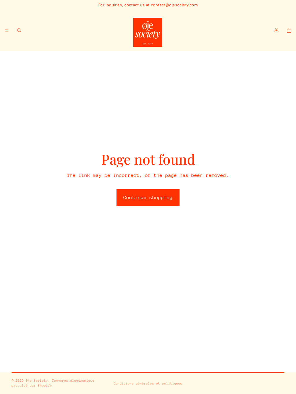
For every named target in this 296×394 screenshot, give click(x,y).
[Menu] (6, 30)
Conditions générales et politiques (148, 383)
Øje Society (37, 380)
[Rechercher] (19, 30)
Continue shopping (148, 197)
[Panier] (289, 30)
